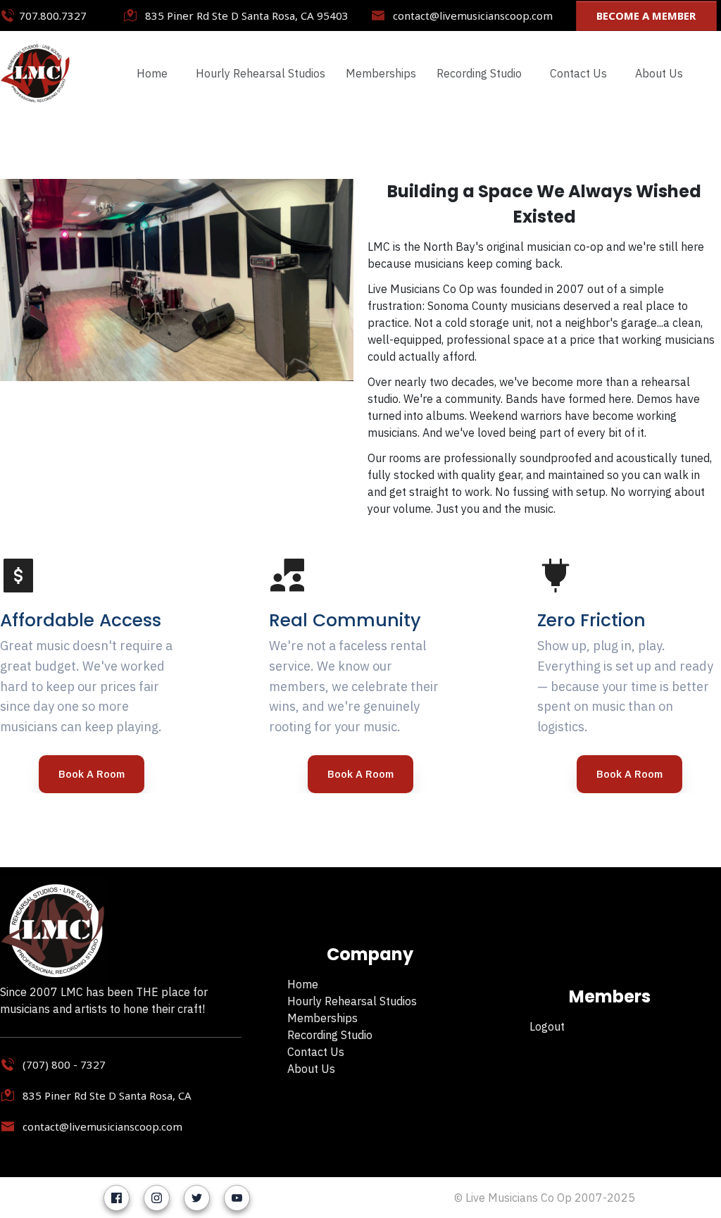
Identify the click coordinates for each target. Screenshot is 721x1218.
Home (302, 984)
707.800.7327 (53, 15)
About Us (311, 1069)
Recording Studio (329, 1035)
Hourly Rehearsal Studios (352, 1001)
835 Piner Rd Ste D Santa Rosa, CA (107, 1095)
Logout (547, 1026)
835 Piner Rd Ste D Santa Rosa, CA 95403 (247, 15)
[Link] (117, 1198)
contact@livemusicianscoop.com (473, 15)
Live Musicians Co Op (518, 1198)
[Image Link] (35, 73)
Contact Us (315, 1052)
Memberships (322, 1018)
